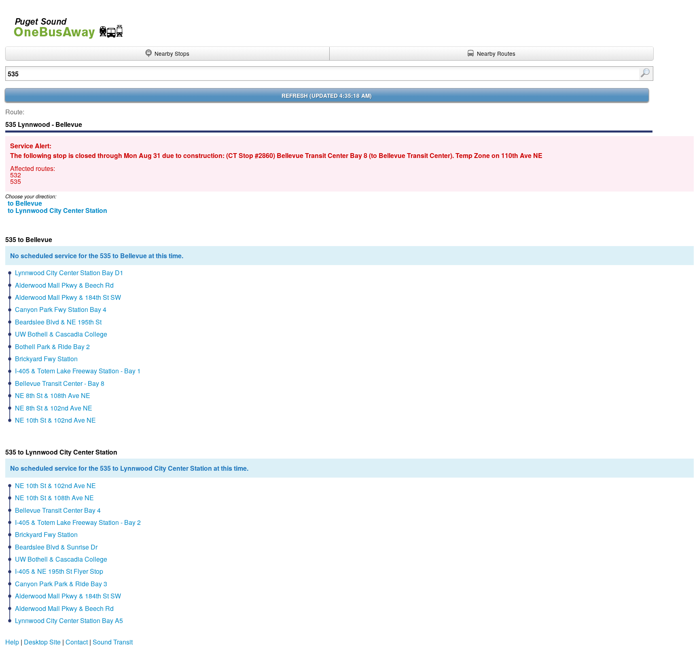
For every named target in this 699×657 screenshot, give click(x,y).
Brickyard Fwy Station (46, 358)
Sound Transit (113, 641)
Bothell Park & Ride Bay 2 (52, 346)
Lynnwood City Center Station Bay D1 (69, 272)
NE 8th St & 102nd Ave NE (53, 408)
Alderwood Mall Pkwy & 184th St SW (68, 297)
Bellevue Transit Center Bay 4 (58, 510)
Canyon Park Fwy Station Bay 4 (60, 309)
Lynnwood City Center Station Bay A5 (69, 620)
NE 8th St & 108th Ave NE (52, 395)
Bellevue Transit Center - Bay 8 (59, 383)
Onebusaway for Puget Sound (64, 24)
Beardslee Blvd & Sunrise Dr (56, 547)
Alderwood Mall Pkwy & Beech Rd (64, 285)
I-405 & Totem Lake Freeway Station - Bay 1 (78, 370)
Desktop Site (42, 641)
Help (12, 641)
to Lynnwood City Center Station (57, 210)
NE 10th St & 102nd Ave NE (55, 420)
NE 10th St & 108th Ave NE (54, 497)
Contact (77, 641)
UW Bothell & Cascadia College (61, 334)
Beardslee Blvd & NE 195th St (58, 321)
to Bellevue (25, 203)
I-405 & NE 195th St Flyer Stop (59, 571)
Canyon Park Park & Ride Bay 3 (61, 583)
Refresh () (327, 95)
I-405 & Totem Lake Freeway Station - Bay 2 (78, 522)
